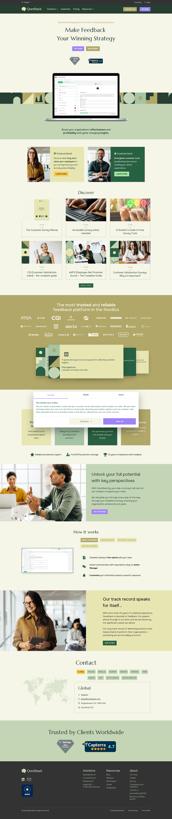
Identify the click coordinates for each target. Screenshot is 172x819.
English (26, 2)
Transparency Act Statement (137, 785)
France (91, 678)
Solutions (51, 9)
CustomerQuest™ (89, 778)
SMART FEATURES (89, 540)
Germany (135, 672)
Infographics (111, 788)
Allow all (119, 421)
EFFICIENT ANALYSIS (127, 540)
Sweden (123, 672)
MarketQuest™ (88, 781)
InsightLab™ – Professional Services (91, 785)
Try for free (99, 512)
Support (84, 695)
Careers (133, 778)
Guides (109, 784)
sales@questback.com (90, 699)
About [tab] (121, 395)
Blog (108, 775)
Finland (91, 672)
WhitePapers (111, 781)
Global (81, 672)
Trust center (145, 811)
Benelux (102, 672)
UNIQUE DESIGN (107, 540)
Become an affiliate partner (137, 798)
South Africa (113, 678)
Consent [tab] (50, 395)
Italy (101, 678)
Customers (65, 9)
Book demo (93, 49)
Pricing (76, 9)
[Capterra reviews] (95, 61)
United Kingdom (129, 678)
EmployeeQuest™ (89, 775)
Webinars (110, 778)
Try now (144, 9)
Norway (112, 672)
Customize (84, 421)
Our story (133, 775)
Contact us (130, 9)
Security (133, 781)
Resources (86, 9)
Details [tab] (86, 395)
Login (148, 2)
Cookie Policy (133, 811)
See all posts (86, 285)
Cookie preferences (117, 811)
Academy (137, 2)
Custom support (89, 546)
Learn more (61, 174)
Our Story (110, 643)
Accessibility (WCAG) (138, 793)
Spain (144, 672)
